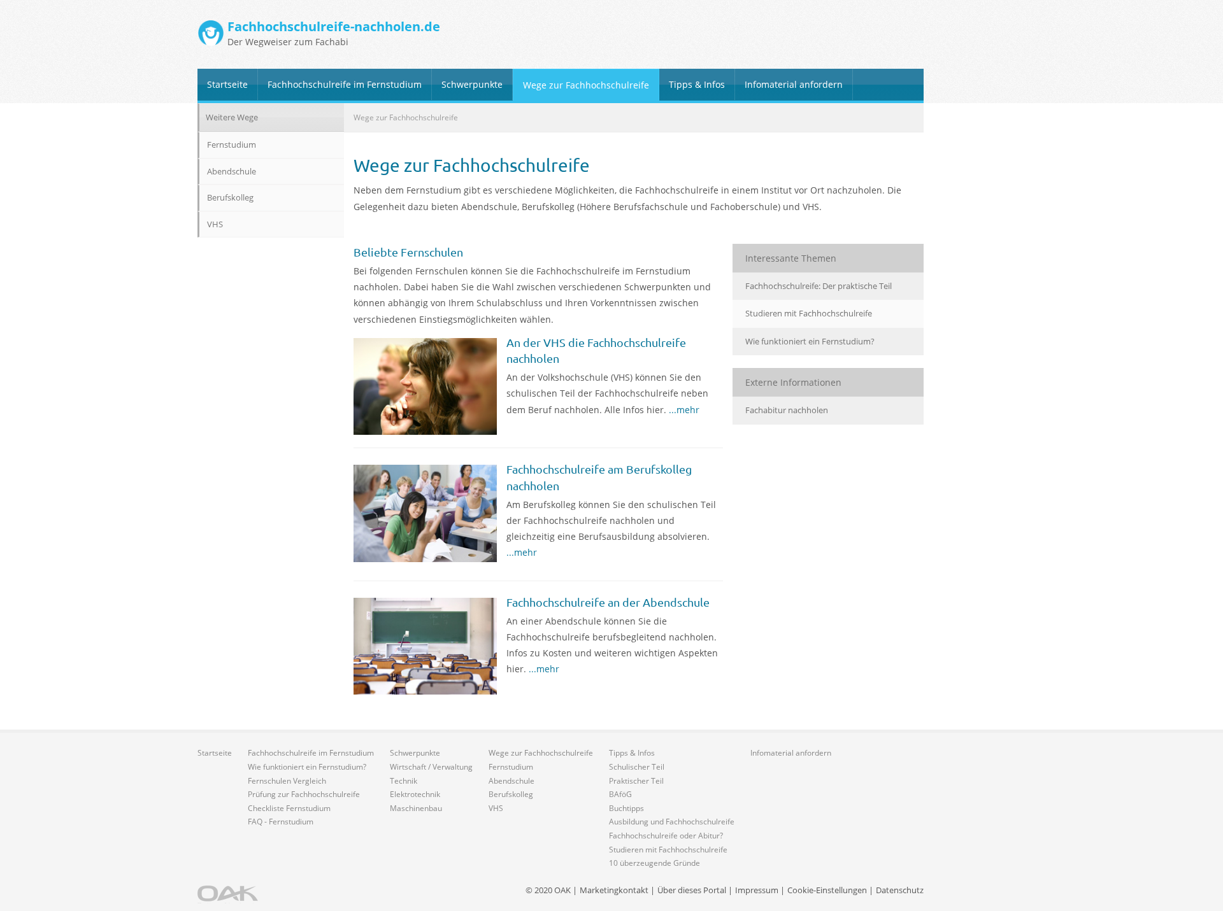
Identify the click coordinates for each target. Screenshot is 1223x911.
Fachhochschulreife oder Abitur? (666, 835)
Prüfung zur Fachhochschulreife (304, 794)
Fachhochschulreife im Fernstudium (345, 84)
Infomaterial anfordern (794, 84)
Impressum (756, 890)
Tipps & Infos (697, 84)
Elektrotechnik (415, 794)
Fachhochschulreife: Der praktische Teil (818, 286)
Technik (403, 780)
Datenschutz (900, 890)
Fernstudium (231, 144)
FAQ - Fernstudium (280, 821)
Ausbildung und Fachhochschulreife (671, 821)
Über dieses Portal (691, 890)
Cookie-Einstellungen (827, 890)
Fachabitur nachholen (786, 410)
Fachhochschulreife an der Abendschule (608, 602)
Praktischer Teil (636, 780)
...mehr (684, 410)
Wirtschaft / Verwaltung (431, 766)
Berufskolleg (230, 197)
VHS (215, 224)
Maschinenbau (416, 808)
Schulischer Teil (636, 766)
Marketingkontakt (614, 890)
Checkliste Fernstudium (289, 808)
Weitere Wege (232, 117)
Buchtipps (626, 808)
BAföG (620, 794)
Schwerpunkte (472, 84)
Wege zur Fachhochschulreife (586, 85)
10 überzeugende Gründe (654, 863)
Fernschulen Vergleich (287, 780)
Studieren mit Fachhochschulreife (808, 313)
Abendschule (231, 171)
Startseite (227, 84)
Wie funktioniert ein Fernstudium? (810, 341)
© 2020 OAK (548, 890)
